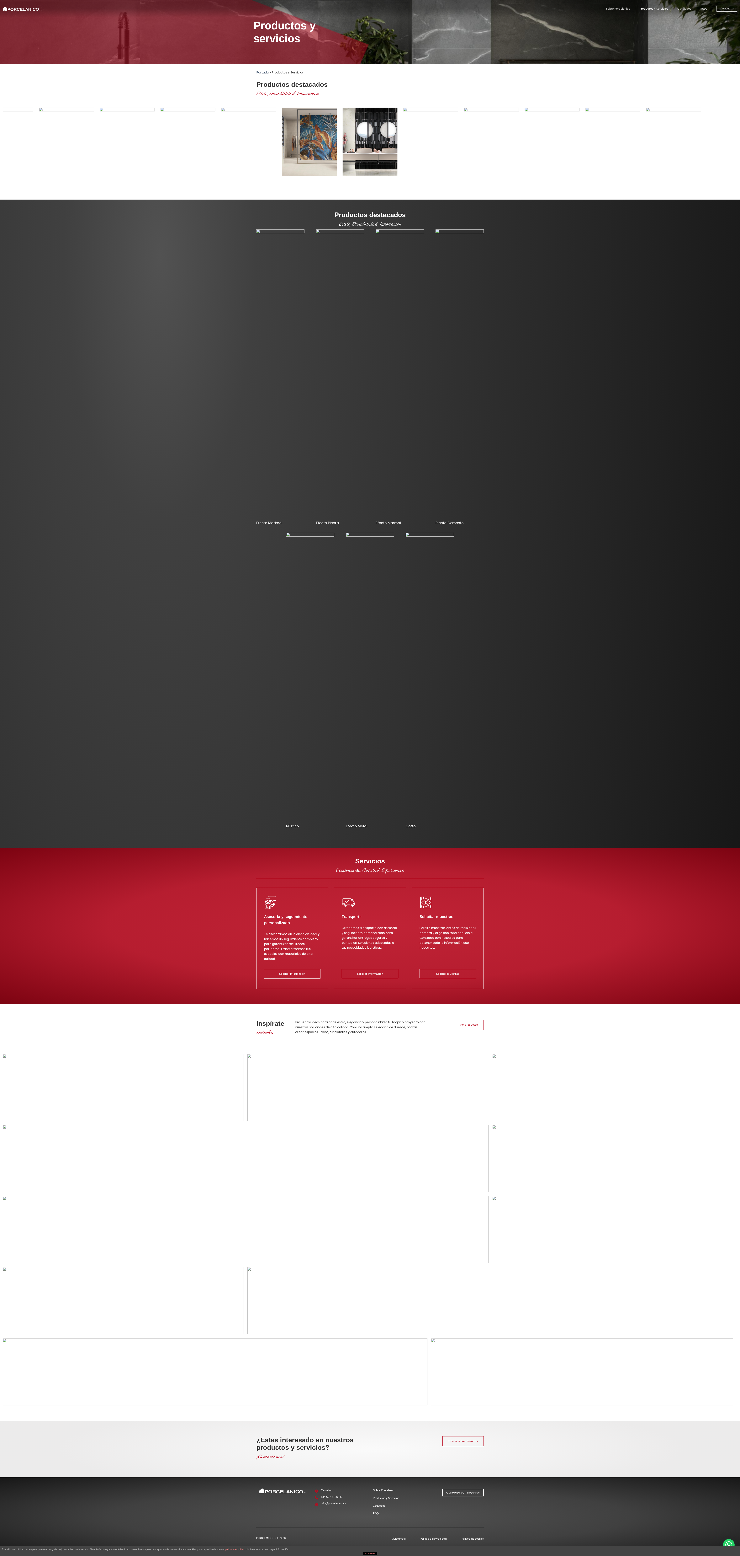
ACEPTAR (370, 1553)
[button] (729, 1545)
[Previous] (22, 256)
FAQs (703, 9)
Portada (262, 72)
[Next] (717, 256)
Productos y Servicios (654, 9)
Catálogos (684, 9)
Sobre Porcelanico (618, 9)
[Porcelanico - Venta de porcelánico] (22, 9)
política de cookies (235, 1549)
